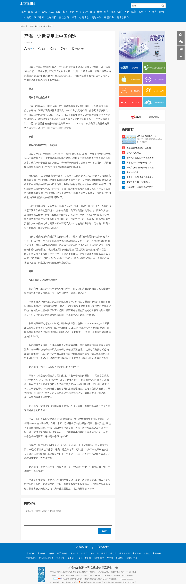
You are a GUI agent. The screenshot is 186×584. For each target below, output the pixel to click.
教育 (106, 11)
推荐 (23, 11)
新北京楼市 (123, 17)
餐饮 (71, 11)
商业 (51, 11)
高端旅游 (97, 17)
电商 (64, 11)
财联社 (147, 553)
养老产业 (50, 26)
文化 (44, 11)
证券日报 (60, 558)
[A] (25, 48)
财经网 (84, 553)
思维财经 (71, 558)
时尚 (78, 11)
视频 (140, 11)
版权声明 (84, 567)
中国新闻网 (124, 553)
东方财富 (74, 553)
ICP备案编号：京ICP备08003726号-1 (64, 582)
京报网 (51, 553)
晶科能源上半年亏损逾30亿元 (140, 187)
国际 (37, 11)
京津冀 (42, 26)
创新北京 (84, 17)
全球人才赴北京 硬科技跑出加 (140, 158)
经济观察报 (62, 553)
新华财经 (120, 558)
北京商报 (33, 288)
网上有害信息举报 (69, 579)
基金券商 (64, 17)
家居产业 (109, 17)
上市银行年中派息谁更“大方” (140, 163)
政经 (30, 11)
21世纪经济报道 (46, 558)
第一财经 (94, 553)
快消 (120, 11)
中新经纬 (137, 553)
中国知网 (157, 553)
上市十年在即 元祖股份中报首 (140, 177)
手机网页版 (79, 49)
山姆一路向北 (133, 172)
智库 (154, 11)
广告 (115, 567)
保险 (74, 17)
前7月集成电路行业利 (147, 136)
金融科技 (52, 17)
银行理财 (39, 17)
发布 (104, 531)
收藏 (43, 49)
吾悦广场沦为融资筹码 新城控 (140, 167)
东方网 (110, 558)
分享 (54, 49)
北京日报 (30, 553)
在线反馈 (95, 567)
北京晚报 (41, 553)
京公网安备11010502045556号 (92, 582)
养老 (99, 11)
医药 (133, 11)
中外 (147, 11)
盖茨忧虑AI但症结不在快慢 (139, 148)
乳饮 (127, 11)
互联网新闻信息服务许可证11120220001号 (120, 582)
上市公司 (27, 17)
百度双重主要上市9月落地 (138, 182)
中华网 (113, 553)
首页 (31, 26)
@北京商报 (154, 117)
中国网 (104, 553)
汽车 (85, 11)
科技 (113, 11)
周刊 (36, 26)
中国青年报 (31, 558)
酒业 (58, 11)
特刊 (161, 11)
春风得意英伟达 (134, 153)
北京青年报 (99, 558)
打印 (66, 49)
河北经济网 (132, 558)
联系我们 (107, 567)
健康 (92, 11)
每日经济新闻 (84, 558)
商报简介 (73, 567)
